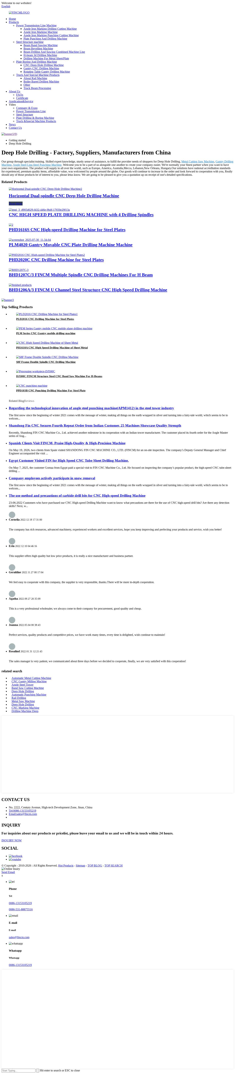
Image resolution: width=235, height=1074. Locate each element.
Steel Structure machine (30, 41)
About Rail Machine (35, 78)
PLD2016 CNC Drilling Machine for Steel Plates (45, 319)
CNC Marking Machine (25, 707)
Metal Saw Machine (23, 701)
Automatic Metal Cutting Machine (31, 678)
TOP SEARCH (113, 865)
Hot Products (65, 865)
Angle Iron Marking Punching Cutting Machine (51, 35)
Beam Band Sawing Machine (41, 45)
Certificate (22, 98)
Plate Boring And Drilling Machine (36, 61)
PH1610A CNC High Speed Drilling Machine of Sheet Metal (52, 347)
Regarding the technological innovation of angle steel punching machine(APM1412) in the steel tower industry (91, 408)
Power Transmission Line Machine (36, 25)
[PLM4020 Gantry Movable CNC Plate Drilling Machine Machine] (30, 239)
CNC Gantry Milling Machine (29, 681)
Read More (15, 203)
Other (27, 84)
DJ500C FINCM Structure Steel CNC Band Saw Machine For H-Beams (59, 376)
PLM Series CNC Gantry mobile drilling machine (45, 333)
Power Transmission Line (31, 111)
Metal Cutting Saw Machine (197, 161)
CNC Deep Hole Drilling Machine (44, 65)
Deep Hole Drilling (23, 691)
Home (12, 18)
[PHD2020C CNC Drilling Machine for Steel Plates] (47, 254)
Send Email (8, 872)
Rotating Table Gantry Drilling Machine (47, 71)
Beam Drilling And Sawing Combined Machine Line (54, 51)
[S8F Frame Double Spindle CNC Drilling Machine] (47, 357)
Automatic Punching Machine (29, 694)
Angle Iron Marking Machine (41, 32)
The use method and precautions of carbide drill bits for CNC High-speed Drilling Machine (77, 495)
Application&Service (21, 101)
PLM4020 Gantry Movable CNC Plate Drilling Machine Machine (71, 244)
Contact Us (15, 127)
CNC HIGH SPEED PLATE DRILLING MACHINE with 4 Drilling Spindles (81, 214)
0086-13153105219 (20, 903)
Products (14, 22)
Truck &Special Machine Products (36, 121)
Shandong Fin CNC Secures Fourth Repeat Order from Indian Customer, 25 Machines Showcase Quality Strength (95, 425)
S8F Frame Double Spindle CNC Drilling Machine (46, 361)
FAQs (19, 94)
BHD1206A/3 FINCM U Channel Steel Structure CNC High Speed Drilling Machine (88, 289)
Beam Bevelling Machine (38, 48)
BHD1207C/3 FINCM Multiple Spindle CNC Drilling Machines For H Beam (81, 274)
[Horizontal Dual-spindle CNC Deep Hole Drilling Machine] (45, 188)
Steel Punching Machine (47, 164)
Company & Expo (26, 108)
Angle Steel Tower (22, 684)
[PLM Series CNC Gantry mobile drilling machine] (54, 328)
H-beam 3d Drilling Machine (40, 55)
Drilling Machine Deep (25, 711)
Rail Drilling (19, 697)
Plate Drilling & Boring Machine (35, 117)
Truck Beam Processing (37, 88)
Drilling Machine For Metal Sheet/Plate (46, 58)
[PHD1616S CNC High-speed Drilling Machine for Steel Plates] (11, 224)
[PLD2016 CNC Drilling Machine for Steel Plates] (47, 314)
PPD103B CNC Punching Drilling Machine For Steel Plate (51, 390)
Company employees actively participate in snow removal (52, 478)
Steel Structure (24, 114)
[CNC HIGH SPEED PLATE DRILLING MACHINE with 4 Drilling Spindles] (39, 209)
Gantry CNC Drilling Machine (41, 68)
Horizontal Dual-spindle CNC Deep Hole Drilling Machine (64, 195)
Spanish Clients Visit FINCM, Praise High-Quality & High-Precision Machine (67, 443)
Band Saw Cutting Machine (28, 688)
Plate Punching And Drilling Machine (45, 38)
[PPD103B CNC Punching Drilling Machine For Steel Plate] (31, 385)
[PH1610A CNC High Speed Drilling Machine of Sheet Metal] (47, 342)
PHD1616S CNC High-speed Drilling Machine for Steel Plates (67, 229)
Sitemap (80, 865)
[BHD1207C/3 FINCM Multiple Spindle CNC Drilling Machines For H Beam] (18, 269)
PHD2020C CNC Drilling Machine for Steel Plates (56, 259)
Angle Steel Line (22, 164)
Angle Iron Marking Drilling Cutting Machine (50, 28)
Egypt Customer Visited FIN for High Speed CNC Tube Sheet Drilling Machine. (69, 460)
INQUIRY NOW (11, 840)
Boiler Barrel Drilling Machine (41, 81)
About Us (14, 91)
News (12, 124)
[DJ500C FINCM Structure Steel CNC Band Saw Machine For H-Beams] (35, 371)
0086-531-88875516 (21, 909)
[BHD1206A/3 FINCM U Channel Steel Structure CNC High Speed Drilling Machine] (20, 285)
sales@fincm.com (19, 937)
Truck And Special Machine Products (37, 74)
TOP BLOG (95, 865)
